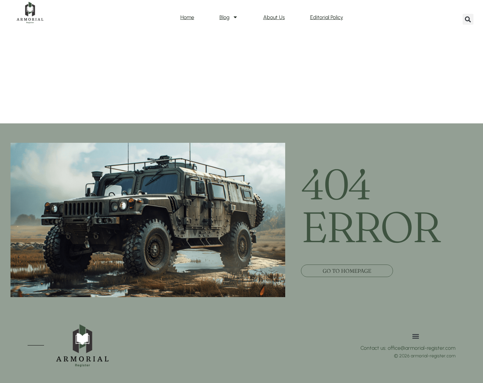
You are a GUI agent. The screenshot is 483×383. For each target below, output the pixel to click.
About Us (274, 17)
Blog (224, 17)
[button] (468, 19)
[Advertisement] (241, 74)
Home (187, 17)
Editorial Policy (326, 17)
